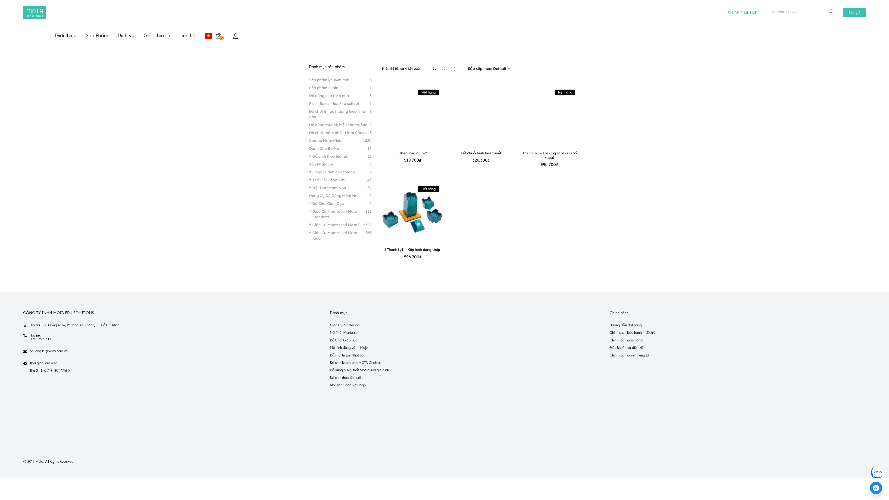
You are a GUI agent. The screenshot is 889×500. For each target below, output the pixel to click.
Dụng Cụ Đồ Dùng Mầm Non (334, 195)
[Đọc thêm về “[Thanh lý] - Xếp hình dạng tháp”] (412, 217)
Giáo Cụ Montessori (345, 325)
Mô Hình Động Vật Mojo (348, 385)
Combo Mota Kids (325, 140)
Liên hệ (187, 36)
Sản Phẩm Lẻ (321, 164)
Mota (39, 462)
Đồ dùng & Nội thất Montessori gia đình (359, 370)
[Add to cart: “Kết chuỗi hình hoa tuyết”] (481, 120)
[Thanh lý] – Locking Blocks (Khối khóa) (549, 155)
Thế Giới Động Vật (328, 180)
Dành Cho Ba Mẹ (324, 148)
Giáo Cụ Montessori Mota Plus (339, 224)
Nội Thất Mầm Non (329, 187)
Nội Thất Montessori (344, 333)
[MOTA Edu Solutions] (34, 12)
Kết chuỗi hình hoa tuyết (480, 152)
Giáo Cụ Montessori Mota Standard (334, 214)
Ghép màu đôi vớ (412, 152)
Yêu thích (426, 120)
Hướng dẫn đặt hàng (626, 325)
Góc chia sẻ (157, 36)
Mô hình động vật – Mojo (349, 348)
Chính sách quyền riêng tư (629, 355)
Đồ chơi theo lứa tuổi (330, 156)
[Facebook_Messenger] (876, 488)
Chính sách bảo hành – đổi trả (632, 333)
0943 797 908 (40, 339)
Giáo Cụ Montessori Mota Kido (334, 235)
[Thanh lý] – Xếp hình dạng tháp (412, 249)
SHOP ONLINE (742, 13)
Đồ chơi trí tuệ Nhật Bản (348, 355)
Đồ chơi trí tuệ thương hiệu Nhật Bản (337, 114)
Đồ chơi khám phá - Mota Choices (339, 132)
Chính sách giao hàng (626, 340)
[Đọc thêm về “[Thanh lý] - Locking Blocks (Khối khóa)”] (549, 120)
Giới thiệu (65, 36)
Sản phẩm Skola (323, 87)
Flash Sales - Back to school (334, 103)
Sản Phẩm (97, 36)
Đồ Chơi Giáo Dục (328, 203)
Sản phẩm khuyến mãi (329, 80)
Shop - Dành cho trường (333, 172)
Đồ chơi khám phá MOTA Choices (355, 363)
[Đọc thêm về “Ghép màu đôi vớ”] (412, 120)
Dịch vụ (126, 36)
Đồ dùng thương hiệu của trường (338, 124)
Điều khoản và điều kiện (627, 348)
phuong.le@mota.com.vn (49, 351)
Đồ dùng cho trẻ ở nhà (329, 95)
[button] (854, 12)
